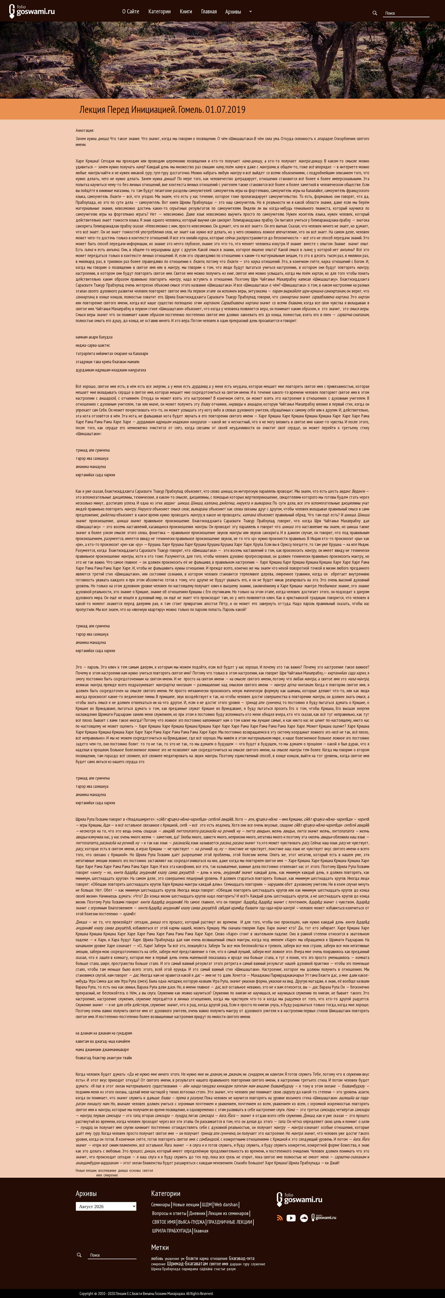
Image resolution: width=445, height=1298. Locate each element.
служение (258, 1264)
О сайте (130, 11)
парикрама (190, 1268)
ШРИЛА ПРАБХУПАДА (171, 1230)
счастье (219, 1268)
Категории (160, 11)
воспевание (107, 1170)
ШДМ (207, 1204)
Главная (209, 11)
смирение (111, 1174)
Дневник (197, 1213)
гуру (246, 1263)
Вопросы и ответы (169, 1213)
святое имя (218, 1263)
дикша (123, 1170)
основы (135, 1170)
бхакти (192, 1258)
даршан (236, 1263)
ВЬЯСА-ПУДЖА (191, 1222)
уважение (172, 1258)
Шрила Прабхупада (165, 1268)
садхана (206, 1269)
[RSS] (280, 1216)
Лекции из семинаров (228, 1213)
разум (231, 1268)
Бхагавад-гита (241, 1258)
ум (182, 1258)
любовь (157, 1258)
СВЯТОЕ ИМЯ (164, 1222)
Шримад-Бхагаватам (187, 1263)
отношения (218, 1258)
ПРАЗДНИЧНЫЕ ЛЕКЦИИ (229, 1222)
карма (204, 1258)
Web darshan (226, 1204)
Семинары (160, 1204)
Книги (186, 11)
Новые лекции (86, 1170)
